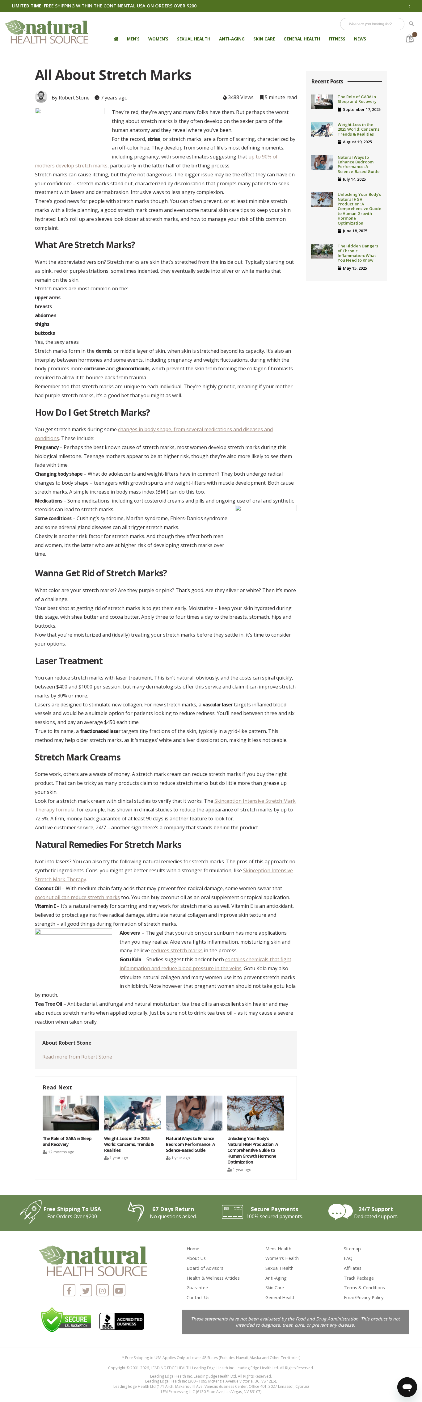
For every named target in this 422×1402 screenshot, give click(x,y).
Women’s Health (282, 1258)
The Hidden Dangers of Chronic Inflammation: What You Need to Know (358, 253)
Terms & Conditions (364, 1287)
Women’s (158, 39)
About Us (196, 1258)
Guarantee (197, 1287)
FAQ (348, 1258)
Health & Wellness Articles (213, 1278)
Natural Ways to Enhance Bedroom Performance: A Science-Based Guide (359, 164)
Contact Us (198, 1297)
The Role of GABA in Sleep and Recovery (357, 99)
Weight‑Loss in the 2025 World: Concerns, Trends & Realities (359, 129)
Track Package (359, 1278)
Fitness (337, 39)
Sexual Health (193, 39)
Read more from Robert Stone (77, 1056)
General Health (302, 39)
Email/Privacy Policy (363, 1297)
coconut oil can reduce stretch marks (77, 897)
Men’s (133, 39)
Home (193, 1249)
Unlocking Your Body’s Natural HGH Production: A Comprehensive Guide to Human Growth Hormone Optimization (359, 208)
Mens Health (278, 1249)
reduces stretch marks (177, 950)
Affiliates (352, 1268)
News (360, 39)
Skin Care (264, 39)
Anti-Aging (232, 39)
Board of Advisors (205, 1268)
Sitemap (352, 1249)
